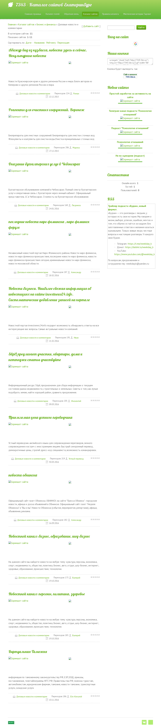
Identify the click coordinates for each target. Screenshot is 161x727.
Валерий (76, 577)
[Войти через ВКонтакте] (124, 43)
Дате (28, 42)
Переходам (63, 42)
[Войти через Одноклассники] (141, 43)
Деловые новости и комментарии (34, 93)
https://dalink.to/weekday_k (139, 247)
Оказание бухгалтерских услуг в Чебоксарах (44, 164)
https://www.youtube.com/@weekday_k (134, 254)
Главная (12, 24)
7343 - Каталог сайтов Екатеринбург (54, 5)
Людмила (76, 205)
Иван (76, 337)
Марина (76, 147)
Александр (76, 272)
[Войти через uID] (119, 43)
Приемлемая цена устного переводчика (40, 417)
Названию (39, 42)
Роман (76, 93)
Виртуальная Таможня (27, 651)
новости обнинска (22, 475)
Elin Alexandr (76, 696)
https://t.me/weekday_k (140, 243)
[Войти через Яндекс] (130, 43)
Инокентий (76, 401)
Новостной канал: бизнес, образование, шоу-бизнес (49, 536)
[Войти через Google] (135, 43)
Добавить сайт (91, 26)
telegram (150, 722)
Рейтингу (51, 42)
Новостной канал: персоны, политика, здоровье (46, 594)
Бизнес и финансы (46, 24)
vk (144, 722)
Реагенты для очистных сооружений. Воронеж (46, 109)
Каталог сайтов (26, 24)
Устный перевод (76, 458)
